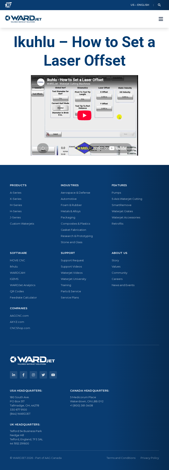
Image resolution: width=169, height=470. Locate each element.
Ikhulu (14, 266)
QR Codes (17, 291)
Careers (117, 279)
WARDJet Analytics (22, 285)
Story (115, 260)
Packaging (68, 217)
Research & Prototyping (77, 236)
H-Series (15, 211)
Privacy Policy (150, 457)
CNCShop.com (20, 328)
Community (119, 272)
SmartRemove (121, 205)
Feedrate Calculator (23, 297)
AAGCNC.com (19, 315)
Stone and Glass (71, 242)
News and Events (123, 285)
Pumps (116, 192)
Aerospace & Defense (75, 192)
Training (66, 285)
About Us (120, 253)
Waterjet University (73, 279)
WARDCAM (17, 272)
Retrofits (117, 223)
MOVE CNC (17, 260)
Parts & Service (71, 291)
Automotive (69, 198)
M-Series (16, 205)
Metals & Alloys (70, 211)
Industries (70, 185)
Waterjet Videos (71, 272)
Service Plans (70, 297)
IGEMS (14, 279)
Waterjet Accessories (126, 217)
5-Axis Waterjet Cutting (127, 198)
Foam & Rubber (71, 205)
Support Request (72, 260)
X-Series (15, 198)
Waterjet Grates (122, 211)
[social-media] (13, 375)
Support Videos (71, 266)
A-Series (15, 192)
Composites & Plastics (75, 223)
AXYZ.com (17, 321)
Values (116, 266)
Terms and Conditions (121, 457)
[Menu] (160, 19)
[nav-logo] (23, 19)
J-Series (15, 217)
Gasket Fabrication (73, 229)
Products (18, 185)
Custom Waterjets (22, 223)
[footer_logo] (32, 360)
